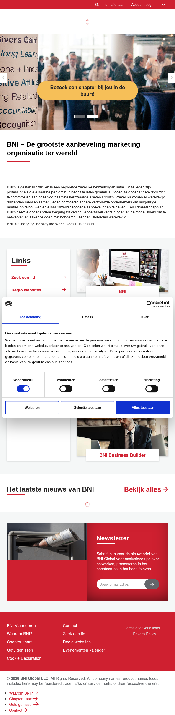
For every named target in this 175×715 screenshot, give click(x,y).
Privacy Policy (144, 633)
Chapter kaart (19, 642)
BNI (122, 291)
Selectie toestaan (87, 407)
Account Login (142, 4)
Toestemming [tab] (30, 317)
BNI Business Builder (122, 455)
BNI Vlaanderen (21, 625)
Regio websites (26, 290)
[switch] (65, 388)
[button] (3, 78)
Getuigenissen (20, 650)
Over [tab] (144, 317)
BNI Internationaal (109, 4)
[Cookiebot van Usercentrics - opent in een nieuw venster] (150, 304)
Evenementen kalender (84, 650)
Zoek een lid (23, 277)
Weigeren (32, 407)
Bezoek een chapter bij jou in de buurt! (87, 90)
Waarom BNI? (19, 633)
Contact (70, 625)
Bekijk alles (143, 489)
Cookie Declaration (24, 658)
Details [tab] (87, 317)
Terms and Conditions (142, 627)
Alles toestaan (143, 407)
